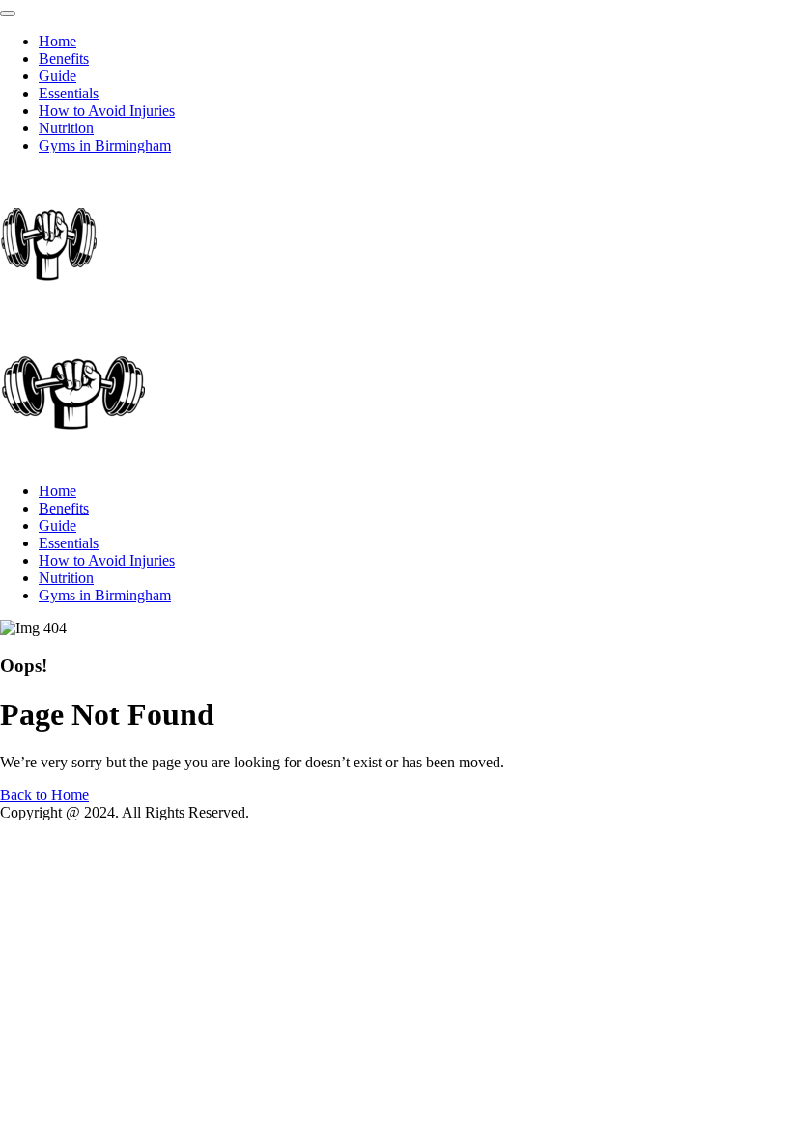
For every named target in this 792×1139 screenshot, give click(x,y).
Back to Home (44, 795)
